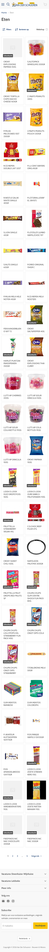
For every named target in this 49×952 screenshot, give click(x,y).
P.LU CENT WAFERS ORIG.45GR (36, 167)
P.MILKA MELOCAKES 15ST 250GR (11, 133)
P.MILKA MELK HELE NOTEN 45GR (12, 297)
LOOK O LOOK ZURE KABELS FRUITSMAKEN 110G (36, 494)
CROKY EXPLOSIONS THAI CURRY (36, 363)
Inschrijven (40, 925)
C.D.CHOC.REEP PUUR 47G (34, 527)
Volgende (35, 856)
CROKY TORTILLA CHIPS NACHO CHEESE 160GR (11, 99)
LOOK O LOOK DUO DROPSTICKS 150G (12, 494)
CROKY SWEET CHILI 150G (10, 562)
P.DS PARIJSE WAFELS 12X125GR (35, 735)
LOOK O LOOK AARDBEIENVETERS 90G (12, 806)
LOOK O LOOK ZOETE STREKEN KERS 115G (34, 772)
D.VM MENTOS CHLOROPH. (34, 703)
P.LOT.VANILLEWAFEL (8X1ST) (36, 199)
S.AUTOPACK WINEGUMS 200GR (36, 63)
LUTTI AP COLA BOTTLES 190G (34, 428)
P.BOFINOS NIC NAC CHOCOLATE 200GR (11, 841)
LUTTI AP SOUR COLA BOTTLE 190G (12, 428)
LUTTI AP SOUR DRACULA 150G (34, 396)
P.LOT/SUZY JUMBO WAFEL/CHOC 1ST (36, 233)
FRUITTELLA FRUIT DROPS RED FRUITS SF (13, 596)
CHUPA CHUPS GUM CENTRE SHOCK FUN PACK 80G (35, 597)
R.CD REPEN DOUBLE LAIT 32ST (12, 167)
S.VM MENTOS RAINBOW (10, 703)
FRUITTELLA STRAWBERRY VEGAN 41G (10, 529)
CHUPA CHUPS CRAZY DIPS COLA (35, 631)
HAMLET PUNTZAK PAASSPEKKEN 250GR (12, 363)
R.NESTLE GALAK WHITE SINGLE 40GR (11, 200)
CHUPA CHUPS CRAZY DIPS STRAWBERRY (10, 670)
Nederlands (23, 938)
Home (4, 13)
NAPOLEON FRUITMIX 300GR (35, 562)
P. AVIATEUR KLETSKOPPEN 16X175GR (10, 737)
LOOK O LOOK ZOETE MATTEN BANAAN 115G (34, 806)
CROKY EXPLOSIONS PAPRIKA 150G (10, 64)
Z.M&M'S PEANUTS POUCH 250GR (35, 132)
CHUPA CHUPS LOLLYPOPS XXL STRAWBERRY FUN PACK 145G (12, 634)
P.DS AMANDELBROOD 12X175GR (12, 772)
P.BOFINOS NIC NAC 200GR (34, 840)
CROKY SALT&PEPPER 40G (36, 330)
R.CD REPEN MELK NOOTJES (35, 297)
